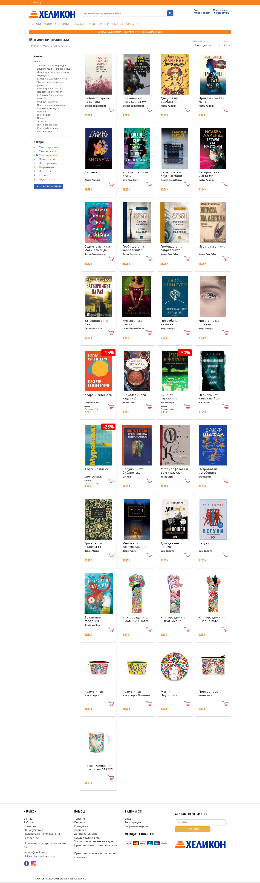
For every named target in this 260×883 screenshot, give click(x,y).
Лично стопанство (47, 124)
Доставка (80, 830)
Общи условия (33, 830)
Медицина (43, 75)
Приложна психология (49, 91)
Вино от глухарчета (169, 397)
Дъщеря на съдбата (169, 100)
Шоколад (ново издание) (134, 397)
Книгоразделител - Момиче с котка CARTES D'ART (136, 621)
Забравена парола (136, 826)
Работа (28, 822)
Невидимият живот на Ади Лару (209, 398)
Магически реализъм (56, 46)
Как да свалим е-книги (88, 837)
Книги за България (47, 128)
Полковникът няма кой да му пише (134, 101)
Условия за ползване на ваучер (94, 841)
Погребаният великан (171, 322)
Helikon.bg (36, 2)
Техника (41, 121)
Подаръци (79, 23)
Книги (48, 23)
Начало (36, 23)
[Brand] (52, 10)
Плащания (81, 826)
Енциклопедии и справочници (54, 68)
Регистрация (133, 822)
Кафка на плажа (97, 469)
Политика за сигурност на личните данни (46, 844)
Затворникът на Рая (97, 322)
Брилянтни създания (93, 619)
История (42, 111)
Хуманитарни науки (48, 108)
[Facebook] (26, 863)
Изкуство (42, 98)
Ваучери (103, 23)
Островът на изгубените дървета (208, 472)
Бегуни (204, 543)
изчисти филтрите (50, 186)
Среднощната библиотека (133, 471)
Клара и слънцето (98, 395)
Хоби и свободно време (50, 95)
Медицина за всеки (47, 101)
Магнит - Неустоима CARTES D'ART (171, 695)
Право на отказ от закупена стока (95, 845)
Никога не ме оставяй (209, 322)
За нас (28, 818)
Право (40, 118)
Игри (91, 23)
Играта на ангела (212, 246)
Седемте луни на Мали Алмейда (97, 248)
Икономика (43, 114)
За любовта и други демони (171, 174)
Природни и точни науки (51, 105)
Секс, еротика (44, 131)
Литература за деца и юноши (53, 72)
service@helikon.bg (35, 852)
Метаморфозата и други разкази (174, 471)
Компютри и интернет (49, 88)
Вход (128, 818)
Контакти (30, 826)
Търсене (79, 818)
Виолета (91, 172)
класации (132, 23)
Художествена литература (51, 65)
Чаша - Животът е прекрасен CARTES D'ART (99, 769)
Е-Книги (117, 23)
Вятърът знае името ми (209, 174)
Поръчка (79, 822)
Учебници (62, 23)
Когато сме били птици (135, 174)
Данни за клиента (85, 833)
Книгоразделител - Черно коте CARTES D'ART (212, 621)
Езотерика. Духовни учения (52, 78)
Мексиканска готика (132, 322)
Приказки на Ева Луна (211, 100)
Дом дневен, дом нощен (174, 545)
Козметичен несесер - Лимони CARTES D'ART (136, 695)
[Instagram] (33, 863)
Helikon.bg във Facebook (39, 856)
